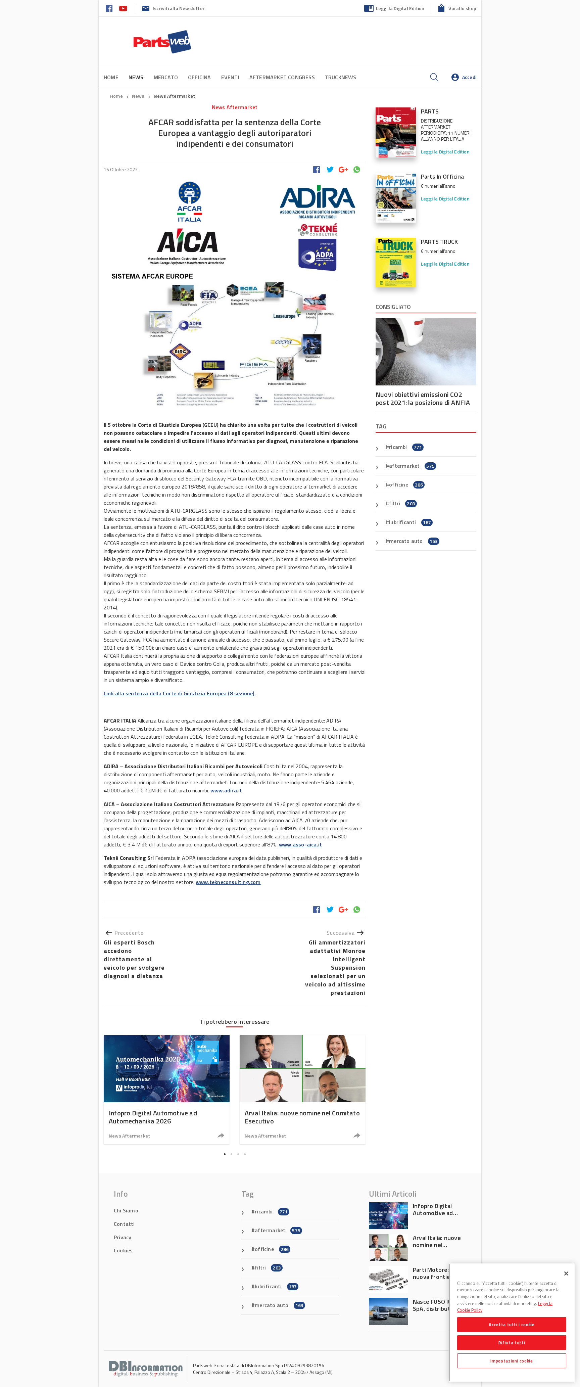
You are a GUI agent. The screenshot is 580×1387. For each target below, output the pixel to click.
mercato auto (413, 541)
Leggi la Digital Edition (400, 8)
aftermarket (412, 466)
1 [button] (224, 1154)
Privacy (122, 1237)
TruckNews (340, 77)
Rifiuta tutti (511, 1342)
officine (406, 484)
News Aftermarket (174, 95)
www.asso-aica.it (300, 844)
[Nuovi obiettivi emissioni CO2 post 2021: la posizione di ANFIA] (426, 351)
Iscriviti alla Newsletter (179, 8)
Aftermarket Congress (282, 77)
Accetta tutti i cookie (511, 1324)
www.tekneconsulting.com (228, 882)
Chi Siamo (126, 1210)
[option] (167, 1089)
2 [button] (231, 1154)
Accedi (469, 77)
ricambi (405, 447)
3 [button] (238, 1154)
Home (111, 77)
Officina (199, 77)
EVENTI (230, 77)
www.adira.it (226, 790)
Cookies (123, 1250)
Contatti (124, 1224)
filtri (402, 503)
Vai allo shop (462, 8)
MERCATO (166, 77)
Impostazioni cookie (511, 1360)
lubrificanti (410, 522)
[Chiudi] (566, 1273)
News (138, 95)
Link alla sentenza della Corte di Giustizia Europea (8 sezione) (179, 693)
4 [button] (244, 1154)
